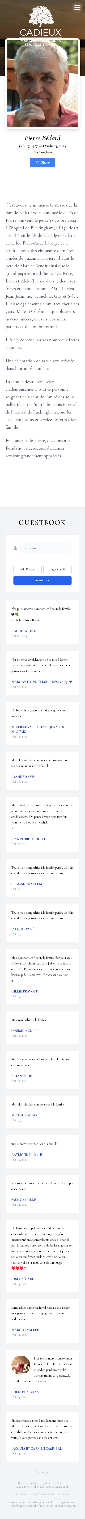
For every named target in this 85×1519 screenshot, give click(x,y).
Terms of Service (53, 1486)
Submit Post (42, 580)
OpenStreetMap (46, 1494)
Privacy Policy (31, 1486)
